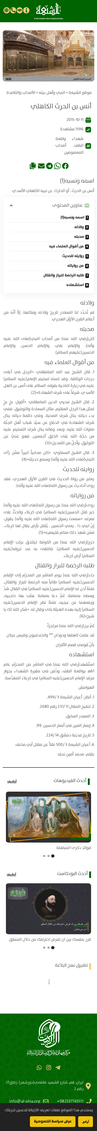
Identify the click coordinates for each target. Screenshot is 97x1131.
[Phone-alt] (13, 10)
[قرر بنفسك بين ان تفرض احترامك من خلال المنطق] (48, 908)
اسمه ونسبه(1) (72, 217)
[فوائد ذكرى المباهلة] (48, 817)
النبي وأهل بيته (52, 93)
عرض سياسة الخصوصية (52, 1121)
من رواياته (75, 266)
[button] (65, 165)
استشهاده (75, 285)
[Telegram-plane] (58, 1067)
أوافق (85, 1121)
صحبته (79, 237)
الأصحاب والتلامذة (20, 93)
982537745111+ (70, 1101)
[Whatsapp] (39, 1067)
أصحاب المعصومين (70, 149)
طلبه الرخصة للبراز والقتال (63, 275)
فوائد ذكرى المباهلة (73, 848)
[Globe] (6, 10)
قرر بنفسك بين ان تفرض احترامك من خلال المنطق (50, 939)
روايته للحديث (73, 256)
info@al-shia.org (24, 1101)
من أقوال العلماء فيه (66, 246)
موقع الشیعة (80, 93)
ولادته (79, 227)
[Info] (26, 10)
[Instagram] (48, 1067)
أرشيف (12, 781)
